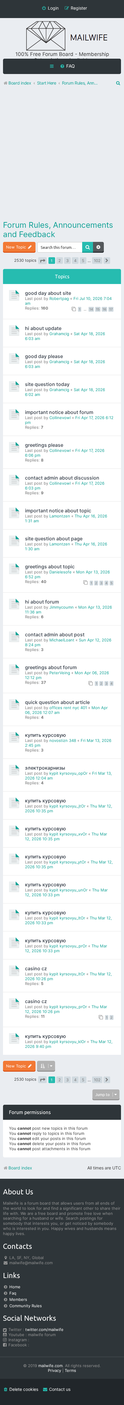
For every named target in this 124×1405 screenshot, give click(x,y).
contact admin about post (55, 634)
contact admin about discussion (62, 478)
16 (104, 309)
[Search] (87, 247)
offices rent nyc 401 (68, 707)
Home (14, 1286)
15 (98, 309)
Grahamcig (59, 333)
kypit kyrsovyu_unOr (68, 890)
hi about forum (42, 602)
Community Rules (25, 1305)
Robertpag (59, 298)
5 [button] (83, 260)
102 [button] (97, 260)
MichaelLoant (61, 640)
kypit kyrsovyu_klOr (67, 1041)
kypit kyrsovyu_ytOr (67, 862)
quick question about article (57, 702)
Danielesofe (60, 572)
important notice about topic (58, 511)
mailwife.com (50, 1365)
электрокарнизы (45, 768)
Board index (20, 1167)
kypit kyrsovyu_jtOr (67, 806)
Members (18, 1299)
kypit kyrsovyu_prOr (68, 945)
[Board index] (62, 36)
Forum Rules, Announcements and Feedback (58, 229)
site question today (47, 384)
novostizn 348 (62, 740)
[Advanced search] (98, 247)
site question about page (53, 539)
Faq (12, 1293)
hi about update (43, 328)
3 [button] (67, 260)
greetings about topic (50, 567)
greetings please (44, 445)
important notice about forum (59, 412)
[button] (42, 260)
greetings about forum (51, 667)
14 (91, 309)
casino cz (36, 968)
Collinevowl (60, 417)
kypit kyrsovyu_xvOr (68, 834)
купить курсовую (45, 735)
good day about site (48, 293)
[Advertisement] (62, 154)
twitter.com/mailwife (44, 1329)
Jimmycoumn (61, 607)
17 (111, 309)
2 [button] (59, 260)
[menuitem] (67, 66)
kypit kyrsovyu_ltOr (67, 918)
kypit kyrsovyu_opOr (68, 773)
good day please (44, 356)
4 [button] (75, 260)
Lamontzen (59, 516)
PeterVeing (59, 672)
